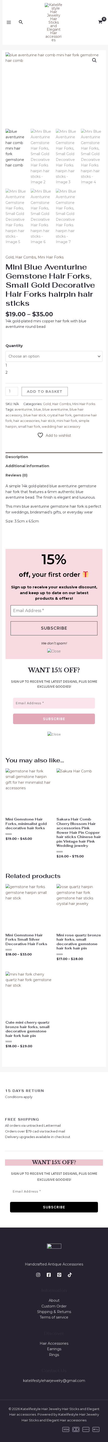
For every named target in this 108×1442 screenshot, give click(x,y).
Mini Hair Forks (51, 257)
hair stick (48, 421)
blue (37, 409)
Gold (10, 257)
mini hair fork (67, 421)
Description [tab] (17, 457)
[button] (94, 60)
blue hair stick (35, 415)
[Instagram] (38, 1275)
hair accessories (26, 421)
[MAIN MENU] (9, 22)
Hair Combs (25, 257)
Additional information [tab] (27, 466)
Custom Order (54, 1306)
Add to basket (45, 391)
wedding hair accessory (61, 426)
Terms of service (54, 1317)
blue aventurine (55, 409)
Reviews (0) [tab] (16, 475)
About (54, 1300)
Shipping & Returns (54, 1311)
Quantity (14, 345)
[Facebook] (48, 1275)
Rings (54, 1354)
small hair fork (29, 426)
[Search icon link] (21, 22)
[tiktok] (70, 1275)
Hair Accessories (54, 1343)
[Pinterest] (59, 1275)
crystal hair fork (59, 415)
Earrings (54, 1349)
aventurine (23, 409)
